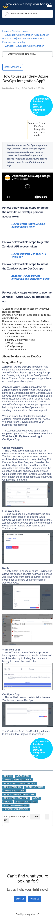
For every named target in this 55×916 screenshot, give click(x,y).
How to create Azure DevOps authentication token (28, 225)
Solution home (20, 31)
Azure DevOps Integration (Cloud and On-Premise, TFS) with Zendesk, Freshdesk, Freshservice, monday (26, 38)
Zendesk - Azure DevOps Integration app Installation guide (30, 277)
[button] (49, 6)
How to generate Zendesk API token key (28, 255)
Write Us (34, 899)
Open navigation (12, 67)
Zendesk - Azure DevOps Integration (24, 46)
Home (5, 31)
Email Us (20, 899)
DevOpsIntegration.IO (27, 914)
